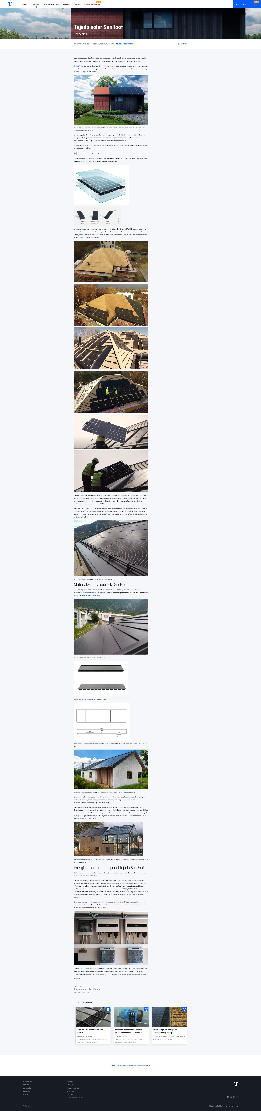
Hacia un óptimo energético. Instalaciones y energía (165, 1031)
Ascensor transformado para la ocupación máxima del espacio (128, 1031)
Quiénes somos (27, 1081)
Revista (25, 1094)
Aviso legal (224, 1106)
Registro (245, 4)
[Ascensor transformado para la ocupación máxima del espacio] (131, 1017)
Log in (237, 4)
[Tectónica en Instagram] (233, 1097)
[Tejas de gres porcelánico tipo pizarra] (93, 1017)
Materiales (66, 4)
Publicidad (26, 1091)
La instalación (78, 229)
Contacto (26, 1085)
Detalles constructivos (51, 4)
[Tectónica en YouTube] (227, 1097)
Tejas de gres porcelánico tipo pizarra (90, 1031)
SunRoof (77, 66)
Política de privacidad (214, 1106)
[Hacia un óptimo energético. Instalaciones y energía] (169, 1017)
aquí (148, 1065)
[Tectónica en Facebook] (236, 1097)
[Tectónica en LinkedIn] (230, 1097)
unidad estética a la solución (90, 595)
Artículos (36, 4)
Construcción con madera (92, 4)
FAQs (236, 1106)
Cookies (231, 1106)
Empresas (77, 4)
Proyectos (25, 4)
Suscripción (27, 1088)
